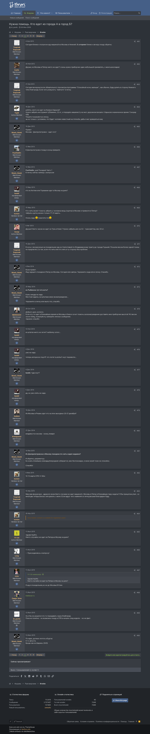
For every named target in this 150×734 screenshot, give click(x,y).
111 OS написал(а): (34, 574)
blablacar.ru (30, 596)
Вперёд (39, 36)
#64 (138, 107)
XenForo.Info (25, 729)
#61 (138, 41)
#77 (138, 370)
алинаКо (48, 707)
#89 (138, 613)
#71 (138, 244)
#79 (138, 410)
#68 (138, 187)
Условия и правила (87, 721)
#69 (138, 208)
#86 (138, 550)
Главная (131, 721)
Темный (18, 721)
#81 (138, 451)
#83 (138, 491)
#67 (138, 167)
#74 (138, 309)
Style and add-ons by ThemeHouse (22, 727)
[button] (52, 13)
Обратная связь (73, 721)
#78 (138, 390)
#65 (138, 126)
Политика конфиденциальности (107, 721)
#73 (138, 287)
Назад (14, 36)
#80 (138, 431)
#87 (138, 570)
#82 (138, 473)
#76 (138, 349)
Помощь (124, 721)
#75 (138, 329)
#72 (138, 267)
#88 (138, 592)
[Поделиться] (134, 41)
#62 (138, 64)
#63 (138, 84)
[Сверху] (136, 721)
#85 (138, 532)
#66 (138, 147)
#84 (138, 514)
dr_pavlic (14, 27)
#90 (138, 635)
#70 (138, 226)
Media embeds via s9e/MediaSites (22, 731)
